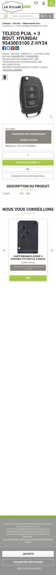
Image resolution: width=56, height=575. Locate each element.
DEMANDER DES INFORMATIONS (28, 176)
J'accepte (28, 554)
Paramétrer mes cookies (28, 562)
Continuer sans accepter (29, 568)
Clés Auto (16, 23)
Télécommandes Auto (31, 23)
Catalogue (6, 23)
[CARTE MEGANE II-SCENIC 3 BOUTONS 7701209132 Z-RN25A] (28, 237)
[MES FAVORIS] (36, 3)
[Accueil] (16, 6)
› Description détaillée (12, 70)
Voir (27, 278)
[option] (4, 77)
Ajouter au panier (26, 162)
